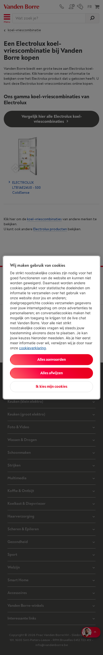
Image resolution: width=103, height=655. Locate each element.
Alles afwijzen (51, 373)
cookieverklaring (32, 348)
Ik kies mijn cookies (51, 386)
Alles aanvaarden (51, 359)
